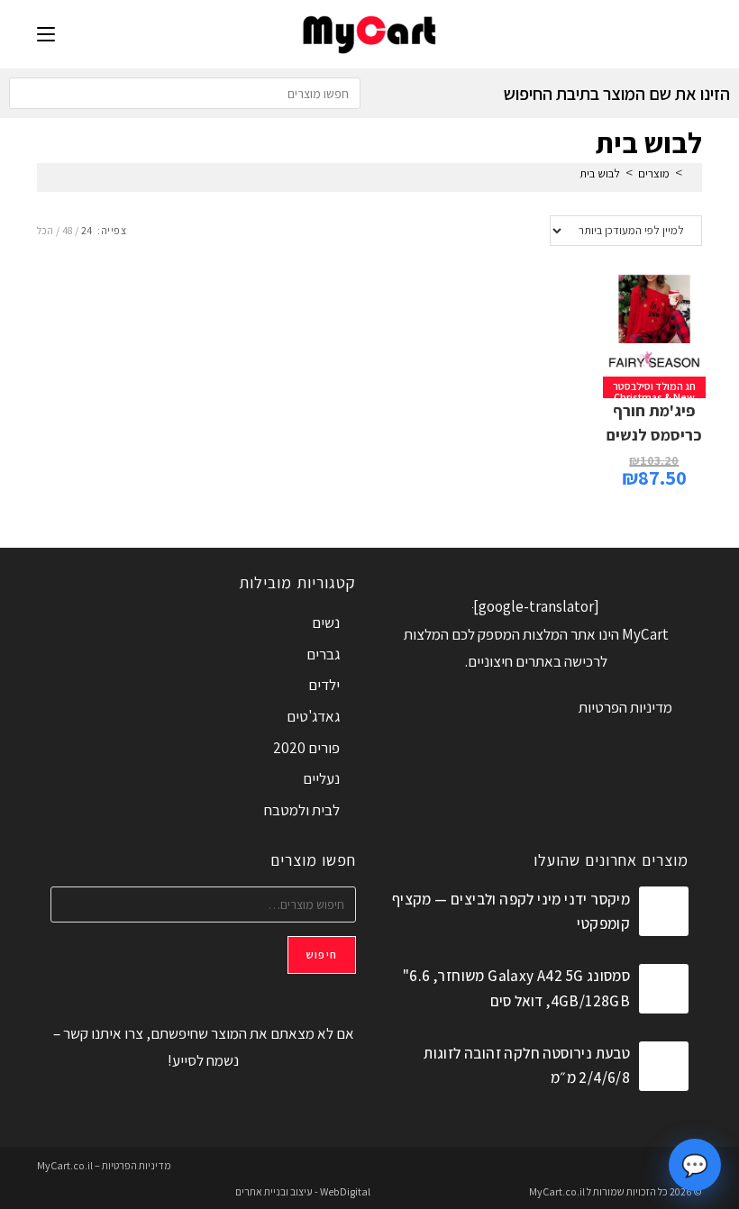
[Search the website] (184, 92)
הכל (45, 230)
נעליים (321, 778)
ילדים (324, 685)
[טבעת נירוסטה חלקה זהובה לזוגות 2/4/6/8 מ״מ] (664, 1066)
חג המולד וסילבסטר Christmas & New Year (654, 396)
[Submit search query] (27, 93)
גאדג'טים (313, 716)
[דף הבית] (692, 173)
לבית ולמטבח (302, 810)
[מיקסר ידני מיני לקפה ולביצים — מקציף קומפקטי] (664, 911)
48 (67, 230)
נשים (326, 622)
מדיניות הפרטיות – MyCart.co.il (104, 1165)
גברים (323, 654)
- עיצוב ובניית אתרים (276, 1191)
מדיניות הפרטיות (625, 707)
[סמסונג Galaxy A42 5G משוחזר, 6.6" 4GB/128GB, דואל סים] (664, 989)
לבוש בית (599, 173)
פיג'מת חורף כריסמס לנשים (654, 422)
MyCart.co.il (558, 1191)
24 (86, 230)
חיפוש (321, 954)
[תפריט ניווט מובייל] (46, 33)
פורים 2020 (306, 748)
